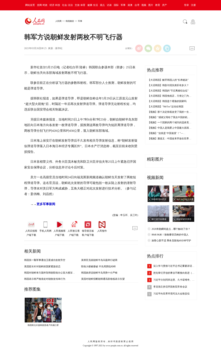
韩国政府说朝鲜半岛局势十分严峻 (99, 272)
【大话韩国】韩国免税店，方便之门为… (169, 96)
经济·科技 (55, 5)
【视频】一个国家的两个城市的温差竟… (169, 122)
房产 (164, 5)
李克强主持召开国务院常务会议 (170, 286)
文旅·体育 (80, 5)
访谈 (109, 5)
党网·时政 (42, 5)
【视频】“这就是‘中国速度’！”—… (166, 133)
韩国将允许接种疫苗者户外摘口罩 (43, 325)
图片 (150, 5)
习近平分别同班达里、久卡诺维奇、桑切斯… (177, 280)
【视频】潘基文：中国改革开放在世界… (169, 138)
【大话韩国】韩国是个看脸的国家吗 (167, 101)
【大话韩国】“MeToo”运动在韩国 (165, 106)
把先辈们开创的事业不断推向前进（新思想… (177, 273)
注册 (193, 5)
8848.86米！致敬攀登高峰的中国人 (170, 234)
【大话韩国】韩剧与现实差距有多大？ (168, 85)
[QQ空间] (157, 48)
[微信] (148, 48)
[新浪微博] (139, 48)
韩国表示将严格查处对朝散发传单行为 (44, 279)
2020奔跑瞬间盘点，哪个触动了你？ (171, 229)
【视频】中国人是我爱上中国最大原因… (169, 128)
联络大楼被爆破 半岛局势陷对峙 (98, 266)
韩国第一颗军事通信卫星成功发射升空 (44, 260)
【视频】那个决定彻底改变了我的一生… (169, 112)
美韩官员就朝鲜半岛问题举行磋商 (99, 260)
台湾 (136, 5)
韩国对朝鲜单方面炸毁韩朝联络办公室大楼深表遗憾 (52, 272)
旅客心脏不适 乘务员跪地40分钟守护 (171, 240)
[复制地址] (167, 48)
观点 (102, 5)
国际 (116, 5)
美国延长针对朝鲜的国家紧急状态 (42, 266)
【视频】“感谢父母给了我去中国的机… (169, 117)
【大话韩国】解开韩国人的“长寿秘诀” (168, 80)
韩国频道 (70, 21)
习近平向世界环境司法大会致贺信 (171, 293)
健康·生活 (92, 5)
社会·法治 (67, 5)
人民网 (58, 21)
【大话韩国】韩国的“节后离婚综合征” (168, 90)
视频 (143, 5)
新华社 (59, 48)
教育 (157, 5)
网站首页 (30, 5)
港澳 (130, 5)
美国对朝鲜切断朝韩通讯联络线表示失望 (103, 279)
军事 (123, 5)
